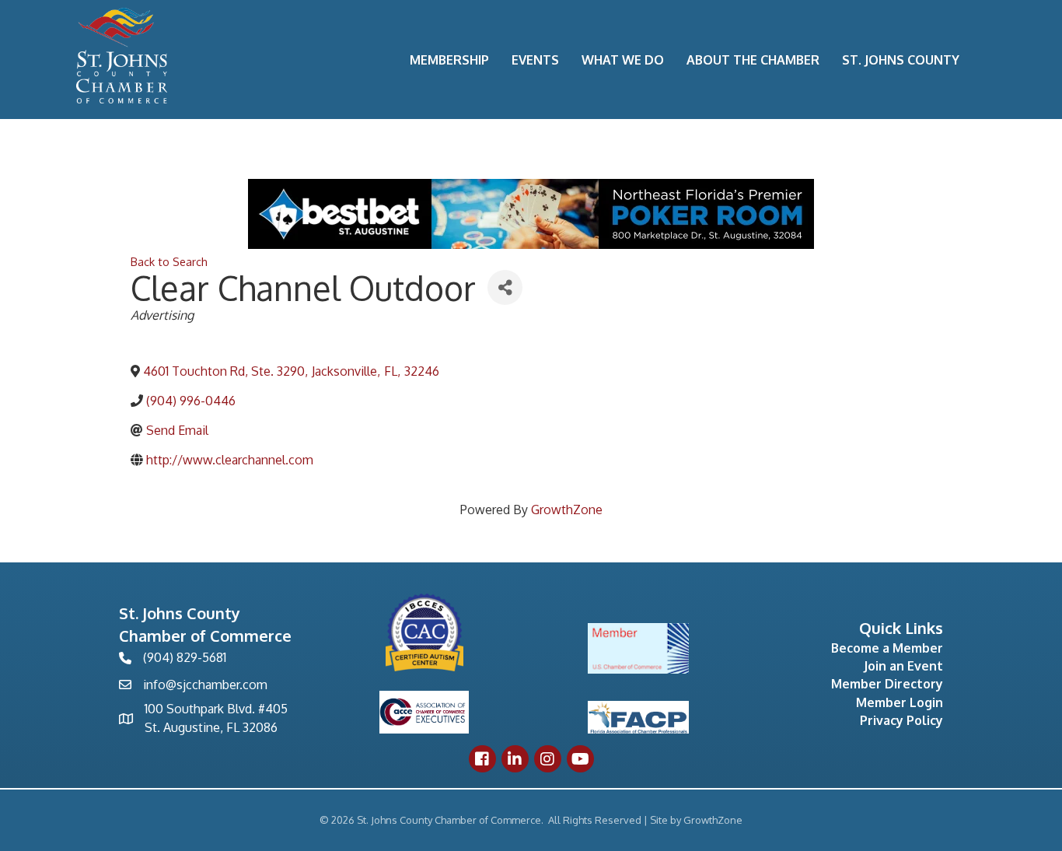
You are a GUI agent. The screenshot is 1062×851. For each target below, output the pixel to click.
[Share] (504, 287)
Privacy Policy (901, 720)
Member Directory (887, 684)
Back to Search (169, 261)
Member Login (899, 702)
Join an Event (903, 666)
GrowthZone (567, 509)
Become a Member (887, 648)
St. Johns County (900, 60)
